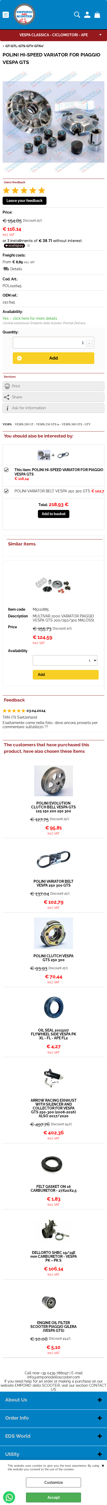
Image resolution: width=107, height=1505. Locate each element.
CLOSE (103, 1465)
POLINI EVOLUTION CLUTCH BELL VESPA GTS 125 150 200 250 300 (53, 807)
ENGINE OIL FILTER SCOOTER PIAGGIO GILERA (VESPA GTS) (53, 1327)
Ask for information (29, 408)
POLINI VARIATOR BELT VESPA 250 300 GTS (52, 491)
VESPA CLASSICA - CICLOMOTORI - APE (53, 35)
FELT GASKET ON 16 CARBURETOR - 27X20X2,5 (54, 1189)
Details (16, 269)
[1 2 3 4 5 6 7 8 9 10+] (53, 343)
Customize (53, 1482)
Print (16, 386)
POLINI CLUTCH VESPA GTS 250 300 (53, 958)
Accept (54, 1497)
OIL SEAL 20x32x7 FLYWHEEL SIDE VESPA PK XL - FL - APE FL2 (53, 1034)
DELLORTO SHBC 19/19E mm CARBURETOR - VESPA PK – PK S (53, 1256)
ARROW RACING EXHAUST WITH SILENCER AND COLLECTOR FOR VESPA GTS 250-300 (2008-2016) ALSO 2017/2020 (54, 1108)
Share (17, 397)
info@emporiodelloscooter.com (53, 1377)
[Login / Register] (88, 15)
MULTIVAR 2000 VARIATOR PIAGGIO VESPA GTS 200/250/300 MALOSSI (63, 618)
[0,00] (98, 15)
